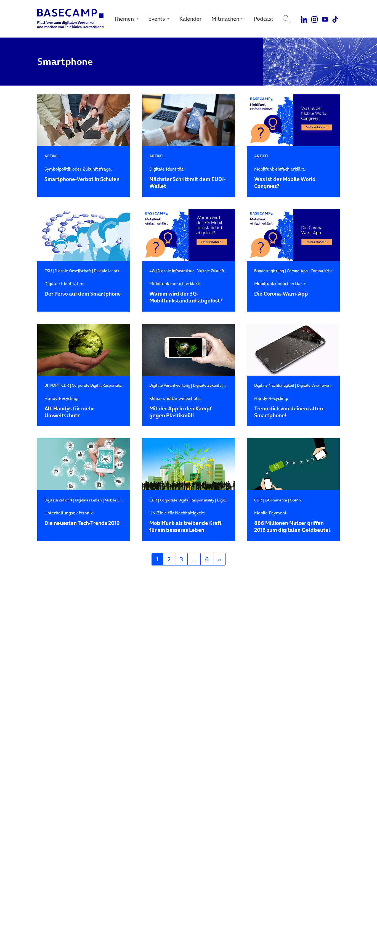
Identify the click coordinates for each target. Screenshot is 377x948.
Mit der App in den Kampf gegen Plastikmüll (180, 407)
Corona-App (297, 270)
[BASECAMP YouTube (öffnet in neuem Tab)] (325, 18)
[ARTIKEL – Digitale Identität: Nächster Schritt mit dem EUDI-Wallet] (188, 120)
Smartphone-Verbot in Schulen (82, 174)
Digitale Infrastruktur (176, 270)
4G (152, 270)
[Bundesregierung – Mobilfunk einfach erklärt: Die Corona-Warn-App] (293, 235)
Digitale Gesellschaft (73, 270)
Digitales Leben (88, 500)
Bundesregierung (269, 270)
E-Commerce (276, 500)
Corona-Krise (321, 270)
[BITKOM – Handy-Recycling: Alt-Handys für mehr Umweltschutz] (83, 350)
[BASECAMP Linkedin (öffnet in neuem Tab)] (304, 18)
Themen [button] (124, 19)
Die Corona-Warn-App (281, 289)
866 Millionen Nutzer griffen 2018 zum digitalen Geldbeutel (292, 522)
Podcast (264, 19)
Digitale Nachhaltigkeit (274, 385)
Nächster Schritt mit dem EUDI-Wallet (187, 178)
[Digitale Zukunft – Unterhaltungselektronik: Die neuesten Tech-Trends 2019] (83, 464)
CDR (65, 385)
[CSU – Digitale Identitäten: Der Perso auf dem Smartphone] (83, 235)
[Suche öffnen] (286, 18)
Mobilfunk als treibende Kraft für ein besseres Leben (185, 522)
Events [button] (156, 19)
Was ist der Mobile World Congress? (285, 178)
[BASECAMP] (70, 19)
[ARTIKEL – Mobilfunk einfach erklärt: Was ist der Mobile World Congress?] (293, 120)
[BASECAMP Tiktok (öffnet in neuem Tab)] (335, 18)
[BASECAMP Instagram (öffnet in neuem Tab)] (314, 18)
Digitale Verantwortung (169, 385)
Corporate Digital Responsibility (99, 385)
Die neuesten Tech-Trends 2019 (82, 518)
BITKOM (51, 385)
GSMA (295, 500)
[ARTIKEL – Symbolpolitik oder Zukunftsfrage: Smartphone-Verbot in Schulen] (83, 120)
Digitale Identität (108, 270)
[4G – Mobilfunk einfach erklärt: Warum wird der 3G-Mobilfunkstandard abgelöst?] (188, 235)
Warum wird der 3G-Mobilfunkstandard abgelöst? (185, 292)
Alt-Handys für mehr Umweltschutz (69, 407)
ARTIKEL (52, 156)
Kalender (190, 19)
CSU (48, 270)
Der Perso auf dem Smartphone (82, 289)
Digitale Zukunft (210, 270)
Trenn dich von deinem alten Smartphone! (288, 407)
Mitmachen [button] (225, 19)
